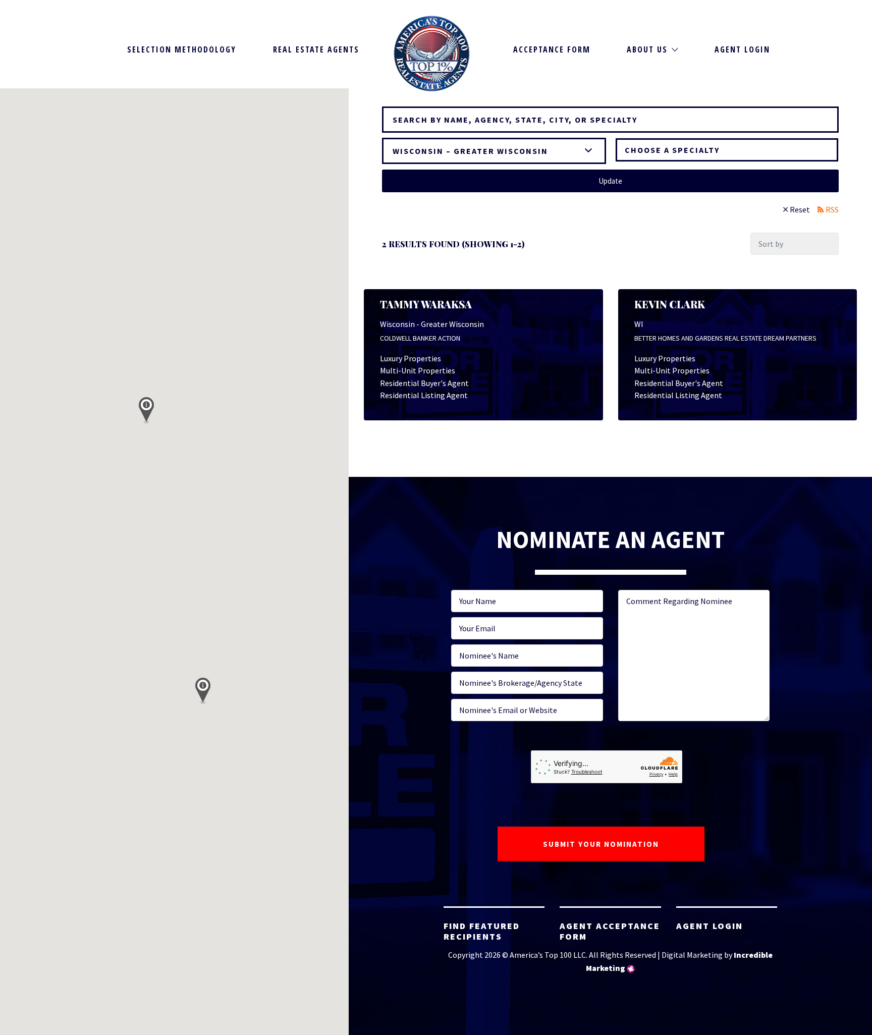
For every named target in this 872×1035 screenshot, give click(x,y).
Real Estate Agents (316, 49)
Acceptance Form (551, 49)
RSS (832, 209)
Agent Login (742, 49)
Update (610, 181)
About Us (647, 49)
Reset (800, 209)
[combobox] (727, 150)
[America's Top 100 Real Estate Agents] (432, 53)
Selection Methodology (181, 49)
